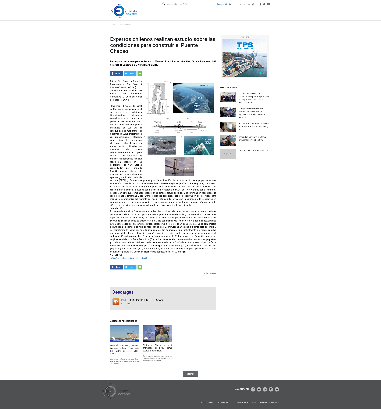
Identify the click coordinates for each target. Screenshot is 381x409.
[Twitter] (264, 4)
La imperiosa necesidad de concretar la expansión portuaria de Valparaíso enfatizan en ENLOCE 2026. (254, 98)
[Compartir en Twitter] (130, 73)
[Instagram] (253, 4)
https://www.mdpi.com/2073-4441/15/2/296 (129, 258)
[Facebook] (260, 4)
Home (112, 24)
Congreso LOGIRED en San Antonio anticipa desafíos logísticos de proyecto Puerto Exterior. (252, 113)
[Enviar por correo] (140, 73)
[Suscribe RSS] (230, 4)
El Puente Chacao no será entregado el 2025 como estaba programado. (157, 348)
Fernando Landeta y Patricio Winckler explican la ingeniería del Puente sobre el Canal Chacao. (124, 349)
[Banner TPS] (244, 58)
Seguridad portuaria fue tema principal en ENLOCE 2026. (252, 138)
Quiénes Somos (206, 402)
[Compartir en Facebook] (116, 73)
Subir (206, 273)
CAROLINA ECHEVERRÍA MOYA (253, 150)
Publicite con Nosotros (269, 402)
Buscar (164, 4)
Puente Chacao (124, 24)
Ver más (190, 373)
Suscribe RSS (222, 4)
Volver (213, 273)
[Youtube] (268, 4)
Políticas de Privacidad (246, 402)
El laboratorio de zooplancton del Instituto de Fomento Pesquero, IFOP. (254, 126)
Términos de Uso (225, 402)
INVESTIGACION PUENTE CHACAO (142, 300)
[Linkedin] (257, 4)
